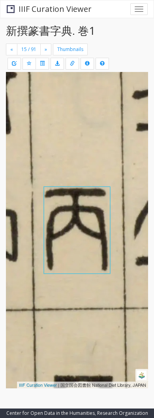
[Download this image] (57, 64)
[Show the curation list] (42, 64)
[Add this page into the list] (29, 64)
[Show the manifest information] (87, 64)
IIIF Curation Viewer (55, 9)
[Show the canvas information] (72, 64)
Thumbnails (70, 49)
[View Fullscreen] (17, 112)
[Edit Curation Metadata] (14, 64)
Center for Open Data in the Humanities (50, 413)
